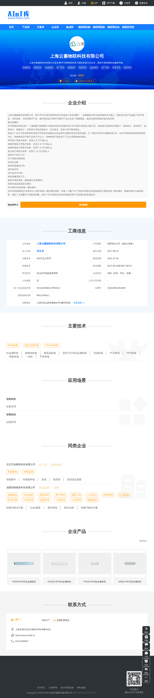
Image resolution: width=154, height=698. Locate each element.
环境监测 (28, 472)
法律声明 (53, 687)
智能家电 (12, 472)
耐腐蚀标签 (31, 353)
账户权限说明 (67, 687)
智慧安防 (37, 67)
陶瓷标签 (14, 356)
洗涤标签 (98, 353)
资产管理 (60, 67)
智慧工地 (76, 495)
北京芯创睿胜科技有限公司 (20, 464)
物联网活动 (114, 27)
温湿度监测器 (74, 479)
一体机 (29, 356)
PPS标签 (131, 353)
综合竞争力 (13, 205)
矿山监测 (124, 495)
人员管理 (60, 500)
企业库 (55, 27)
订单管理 (28, 500)
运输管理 (127, 67)
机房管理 (108, 495)
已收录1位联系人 (87, 81)
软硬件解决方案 (14, 507)
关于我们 (41, 687)
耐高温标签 (50, 353)
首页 (11, 27)
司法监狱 (28, 495)
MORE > (144, 541)
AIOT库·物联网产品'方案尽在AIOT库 (18, 15)
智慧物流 (11, 414)
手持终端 (44, 356)
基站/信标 (69, 507)
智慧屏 (56, 479)
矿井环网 (12, 500)
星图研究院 (128, 27)
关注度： (74, 75)
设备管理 (116, 67)
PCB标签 (115, 353)
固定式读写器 (32, 345)
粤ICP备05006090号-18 (84, 693)
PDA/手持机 (51, 345)
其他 (44, 479)
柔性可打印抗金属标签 (75, 353)
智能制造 (26, 67)
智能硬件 (11, 479)
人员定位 (92, 495)
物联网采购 (84, 27)
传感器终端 (29, 479)
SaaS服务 (35, 507)
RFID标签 (13, 345)
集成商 (69, 27)
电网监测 (92, 500)
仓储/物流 (49, 67)
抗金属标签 (12, 353)
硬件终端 (52, 507)
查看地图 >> (79, 303)
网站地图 (81, 687)
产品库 (26, 27)
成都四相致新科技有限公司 (20, 487)
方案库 (40, 27)
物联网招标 (99, 27)
